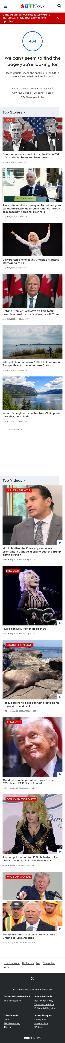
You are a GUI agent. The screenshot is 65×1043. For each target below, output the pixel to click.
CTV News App (12, 963)
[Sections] (6, 6)
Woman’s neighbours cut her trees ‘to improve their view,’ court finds (31, 415)
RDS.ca (38, 1027)
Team (6, 967)
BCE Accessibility (12, 1000)
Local (15, 88)
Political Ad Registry (44, 1008)
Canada (25, 88)
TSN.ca (8, 1027)
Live (42, 97)
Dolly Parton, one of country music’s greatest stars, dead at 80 (31, 261)
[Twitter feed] (32, 978)
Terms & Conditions (44, 1004)
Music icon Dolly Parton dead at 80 (24, 628)
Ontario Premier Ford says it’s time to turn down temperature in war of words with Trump (31, 313)
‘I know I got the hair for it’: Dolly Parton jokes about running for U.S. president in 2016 (31, 859)
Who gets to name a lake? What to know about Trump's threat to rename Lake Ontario (32, 364)
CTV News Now (29, 97)
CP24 (6, 1019)
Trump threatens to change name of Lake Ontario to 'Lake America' (29, 936)
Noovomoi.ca (41, 1023)
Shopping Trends (42, 92)
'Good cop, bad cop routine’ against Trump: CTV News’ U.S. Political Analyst (30, 782)
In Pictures (45, 88)
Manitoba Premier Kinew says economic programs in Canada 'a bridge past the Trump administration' (32, 551)
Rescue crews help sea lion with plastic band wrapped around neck (31, 704)
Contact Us (28, 963)
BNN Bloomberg (12, 1023)
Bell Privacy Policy (43, 1000)
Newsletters (49, 963)
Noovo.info (40, 1019)
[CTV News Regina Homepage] (32, 6)
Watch (34, 88)
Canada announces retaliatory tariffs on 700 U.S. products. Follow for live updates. (31, 156)
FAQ (38, 963)
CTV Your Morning (21, 92)
